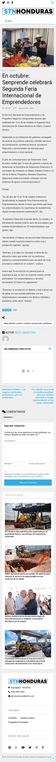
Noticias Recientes (14, 495)
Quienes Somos (28, 718)
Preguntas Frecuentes (18, 722)
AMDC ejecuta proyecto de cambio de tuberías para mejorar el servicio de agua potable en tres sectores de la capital (27, 576)
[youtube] (23, 747)
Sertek (49, 757)
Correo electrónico (37, 464)
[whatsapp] (16, 747)
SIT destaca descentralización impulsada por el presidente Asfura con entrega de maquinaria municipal (26, 534)
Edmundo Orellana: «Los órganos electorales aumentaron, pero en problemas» (14, 393)
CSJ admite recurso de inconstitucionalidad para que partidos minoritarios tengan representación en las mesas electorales (43, 396)
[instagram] (8, 2)
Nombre (8, 464)
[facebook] (12, 2)
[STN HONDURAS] (28, 14)
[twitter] (3, 2)
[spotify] (9, 747)
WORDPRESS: (9, 417)
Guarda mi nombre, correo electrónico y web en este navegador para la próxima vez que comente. (26, 475)
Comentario (10, 441)
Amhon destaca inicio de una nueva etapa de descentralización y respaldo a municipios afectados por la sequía (24, 618)
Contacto (12, 718)
